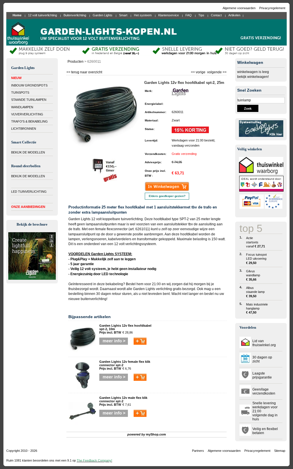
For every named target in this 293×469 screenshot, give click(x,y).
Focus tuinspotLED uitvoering (256, 259)
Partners (198, 450)
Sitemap (279, 450)
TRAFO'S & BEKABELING (29, 121)
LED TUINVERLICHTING (29, 191)
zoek (248, 108)
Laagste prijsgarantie (262, 375)
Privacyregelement (272, 8)
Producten (76, 62)
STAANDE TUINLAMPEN (28, 99)
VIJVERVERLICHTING (27, 114)
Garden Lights (144, 289)
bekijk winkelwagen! (253, 77)
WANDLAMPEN (22, 107)
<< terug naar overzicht (84, 71)
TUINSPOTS (20, 92)
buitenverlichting (93, 299)
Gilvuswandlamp (253, 275)
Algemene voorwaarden (239, 8)
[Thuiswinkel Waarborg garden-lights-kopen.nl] (261, 173)
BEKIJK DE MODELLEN (28, 152)
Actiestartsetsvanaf (255, 242)
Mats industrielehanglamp (257, 308)
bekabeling (114, 284)
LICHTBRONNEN (23, 128)
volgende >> (216, 71)
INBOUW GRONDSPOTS (29, 85)
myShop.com (156, 434)
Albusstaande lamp (255, 292)
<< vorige (198, 71)
